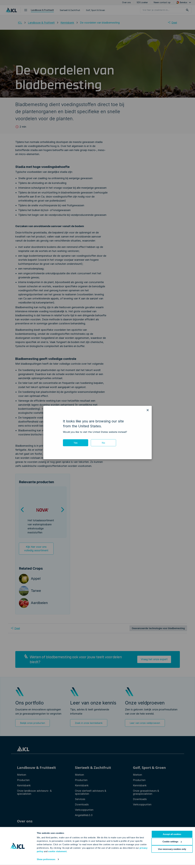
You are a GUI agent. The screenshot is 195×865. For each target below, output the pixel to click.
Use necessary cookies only (172, 849)
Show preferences (46, 859)
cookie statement (57, 851)
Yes (76, 442)
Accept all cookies (172, 834)
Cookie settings (170, 841)
